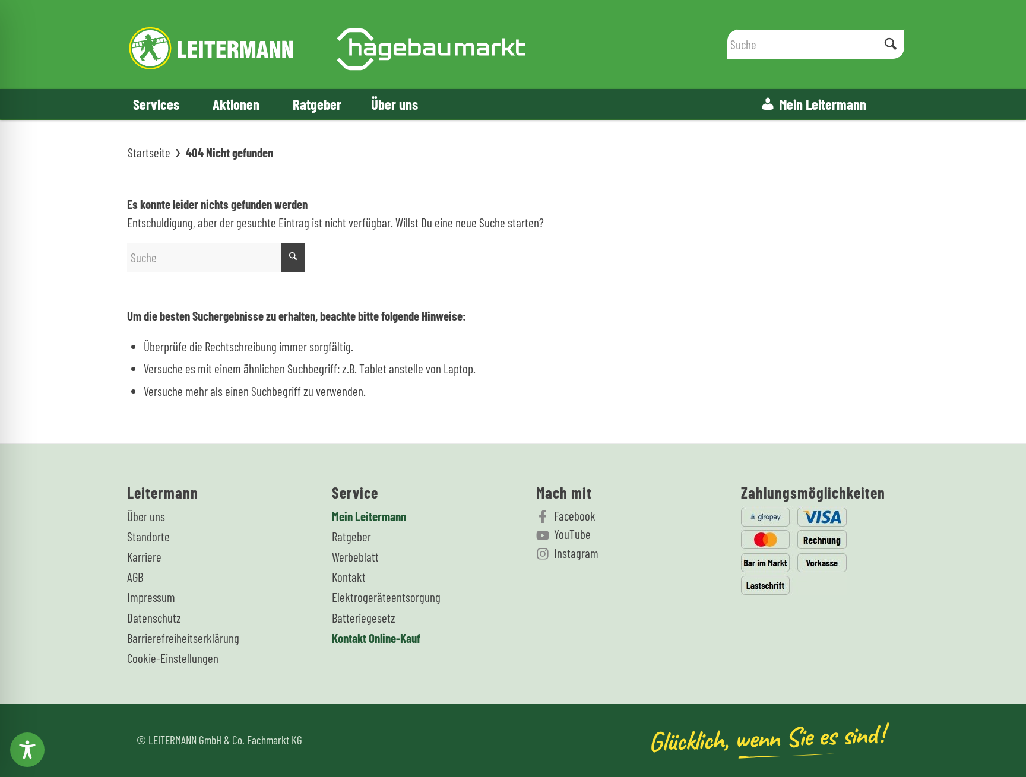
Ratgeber (317, 104)
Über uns (394, 104)
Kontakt (349, 576)
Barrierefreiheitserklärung (183, 637)
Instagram (576, 553)
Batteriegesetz (363, 617)
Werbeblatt (355, 556)
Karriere (144, 556)
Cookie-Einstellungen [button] (172, 658)
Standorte (148, 536)
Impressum (151, 596)
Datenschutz (154, 617)
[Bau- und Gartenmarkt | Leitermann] (327, 44)
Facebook (575, 515)
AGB (135, 576)
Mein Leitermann (822, 104)
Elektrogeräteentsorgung (386, 596)
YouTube (572, 534)
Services (156, 104)
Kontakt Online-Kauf (376, 637)
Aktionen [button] (236, 104)
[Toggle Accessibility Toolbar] (27, 749)
